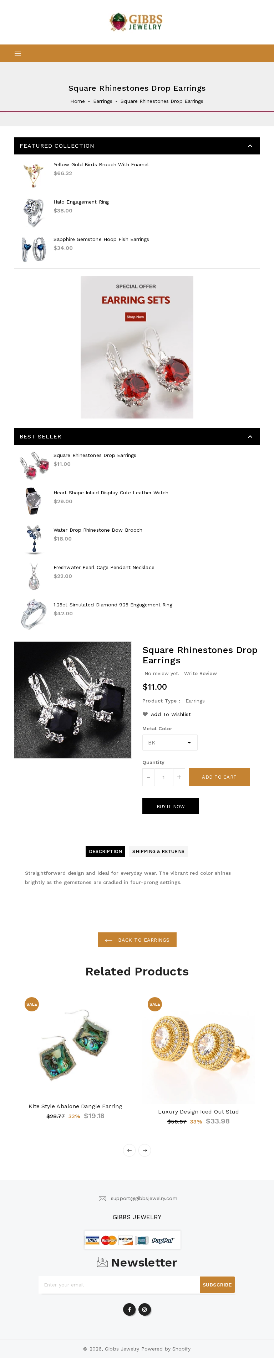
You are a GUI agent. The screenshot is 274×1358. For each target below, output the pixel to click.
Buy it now (171, 806)
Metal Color (157, 728)
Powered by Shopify (166, 1349)
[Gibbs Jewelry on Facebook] (129, 1308)
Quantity (153, 762)
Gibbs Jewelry (137, 1217)
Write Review (200, 673)
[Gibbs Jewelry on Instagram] (144, 1308)
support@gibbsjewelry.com (144, 1198)
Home (77, 101)
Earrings (102, 101)
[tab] (105, 851)
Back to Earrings (143, 940)
